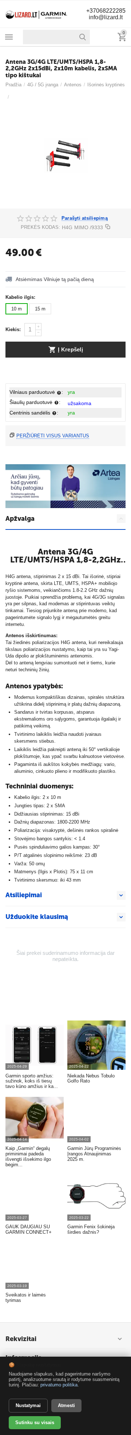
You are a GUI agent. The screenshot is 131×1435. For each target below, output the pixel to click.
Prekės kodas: (40, 227)
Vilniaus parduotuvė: (36, 392)
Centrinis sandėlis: (33, 413)
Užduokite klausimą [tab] (36, 917)
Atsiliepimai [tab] (23, 895)
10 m (16, 309)
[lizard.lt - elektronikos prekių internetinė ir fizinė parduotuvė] (36, 13)
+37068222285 (106, 11)
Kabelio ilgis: (20, 297)
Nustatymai (28, 1405)
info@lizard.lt (106, 17)
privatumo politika (59, 1384)
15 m (40, 309)
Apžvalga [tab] (20, 519)
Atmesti (66, 1405)
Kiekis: (13, 329)
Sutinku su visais (34, 1422)
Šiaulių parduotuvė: (34, 402)
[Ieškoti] (82, 37)
